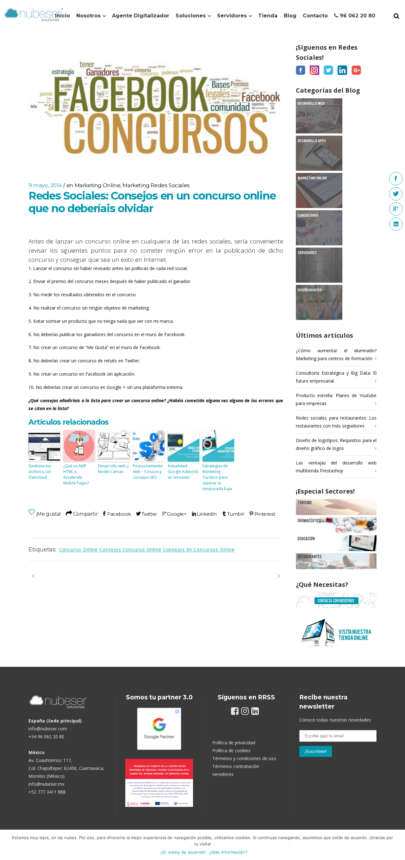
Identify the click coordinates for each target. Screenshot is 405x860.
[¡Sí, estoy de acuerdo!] (397, 845)
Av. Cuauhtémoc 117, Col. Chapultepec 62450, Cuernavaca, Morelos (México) (66, 768)
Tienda (267, 16)
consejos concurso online (130, 549)
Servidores (232, 16)
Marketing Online (98, 185)
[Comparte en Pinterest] (262, 513)
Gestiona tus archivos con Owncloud (39, 471)
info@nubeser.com (47, 729)
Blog (290, 16)
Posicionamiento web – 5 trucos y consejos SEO (148, 471)
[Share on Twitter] (146, 513)
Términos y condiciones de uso (244, 758)
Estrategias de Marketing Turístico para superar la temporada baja (217, 477)
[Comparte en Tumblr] (233, 513)
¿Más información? (228, 852)
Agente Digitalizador (140, 16)
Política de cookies (231, 750)
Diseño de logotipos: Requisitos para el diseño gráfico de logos (336, 444)
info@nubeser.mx (46, 784)
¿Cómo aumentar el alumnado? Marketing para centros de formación (336, 354)
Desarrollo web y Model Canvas (113, 468)
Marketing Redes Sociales (156, 185)
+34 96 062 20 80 (46, 737)
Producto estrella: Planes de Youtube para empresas (336, 399)
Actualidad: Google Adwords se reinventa (183, 471)
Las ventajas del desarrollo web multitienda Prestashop (336, 467)
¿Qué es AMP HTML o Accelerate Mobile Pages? (76, 474)
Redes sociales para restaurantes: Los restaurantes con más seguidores (336, 422)
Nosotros (88, 16)
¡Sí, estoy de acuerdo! (183, 852)
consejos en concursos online (199, 549)
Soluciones (191, 16)
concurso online (78, 549)
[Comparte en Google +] (174, 513)
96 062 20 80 (356, 16)
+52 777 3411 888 (46, 792)
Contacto (315, 16)
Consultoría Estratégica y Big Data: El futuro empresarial (336, 377)
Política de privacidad (233, 743)
